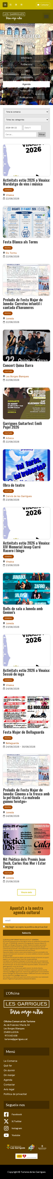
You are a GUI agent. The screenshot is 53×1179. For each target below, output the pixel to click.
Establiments (26, 77)
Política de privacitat (15, 1094)
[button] (46, 16)
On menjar (9, 1075)
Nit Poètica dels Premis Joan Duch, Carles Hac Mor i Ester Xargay (24, 862)
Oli (26, 71)
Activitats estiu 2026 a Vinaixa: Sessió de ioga (26, 672)
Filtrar (42, 134)
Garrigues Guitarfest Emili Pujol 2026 (22, 425)
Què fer (8, 1065)
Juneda (10, 318)
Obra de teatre (14, 485)
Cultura (8, 371)
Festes (8, 248)
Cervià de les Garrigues (19, 496)
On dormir (9, 1070)
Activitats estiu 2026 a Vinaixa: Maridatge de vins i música (26, 182)
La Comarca (10, 1060)
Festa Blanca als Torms (20, 241)
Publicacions (26, 97)
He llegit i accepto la (27, 926)
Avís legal (9, 1089)
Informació (26, 57)
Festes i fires (26, 90)
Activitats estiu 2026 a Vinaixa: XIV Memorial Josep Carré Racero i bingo (26, 546)
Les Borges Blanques (17, 376)
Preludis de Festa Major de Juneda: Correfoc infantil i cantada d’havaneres (23, 303)
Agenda (26, 84)
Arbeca (10, 438)
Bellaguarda (12, 743)
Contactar (9, 1084)
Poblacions (26, 64)
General (8, 190)
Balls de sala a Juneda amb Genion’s (23, 610)
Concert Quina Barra (18, 365)
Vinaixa (10, 195)
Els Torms (11, 252)
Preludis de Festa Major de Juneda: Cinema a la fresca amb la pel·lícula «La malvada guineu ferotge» (26, 795)
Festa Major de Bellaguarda (23, 732)
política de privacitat (37, 926)
